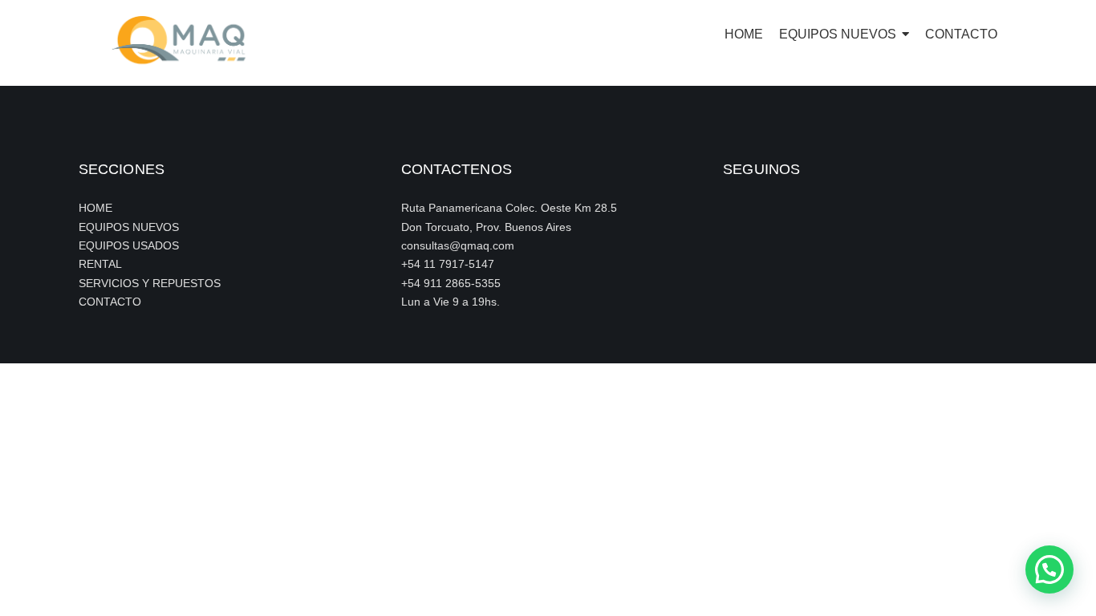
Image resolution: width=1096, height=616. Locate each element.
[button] (1049, 569)
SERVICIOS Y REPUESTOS (150, 283)
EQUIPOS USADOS (129, 245)
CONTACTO (110, 301)
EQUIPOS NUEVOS (129, 227)
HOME (95, 207)
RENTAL (100, 263)
